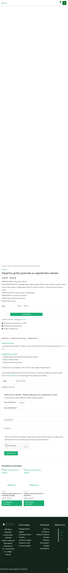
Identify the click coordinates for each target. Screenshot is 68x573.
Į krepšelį (26, 314)
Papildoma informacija (18, 338)
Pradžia (4, 266)
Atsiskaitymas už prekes (9, 354)
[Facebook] (67, 569)
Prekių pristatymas (8, 343)
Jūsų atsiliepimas (11, 408)
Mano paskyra (44, 543)
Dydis (3, 306)
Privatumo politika (25, 546)
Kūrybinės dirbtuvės (43, 534)
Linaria (62, 535)
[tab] (5, 338)
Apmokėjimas (44, 548)
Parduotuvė (45, 532)
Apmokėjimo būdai (25, 534)
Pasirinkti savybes (8, 503)
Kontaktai (46, 540)
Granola (9, 266)
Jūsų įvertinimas (10, 402)
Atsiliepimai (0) (32, 338)
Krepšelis (46, 546)
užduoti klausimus (11, 375)
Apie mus (46, 529)
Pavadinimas (9, 420)
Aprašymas (5, 338)
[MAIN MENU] (64, 3)
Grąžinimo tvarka (24, 543)
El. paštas (7, 428)
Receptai (46, 537)
